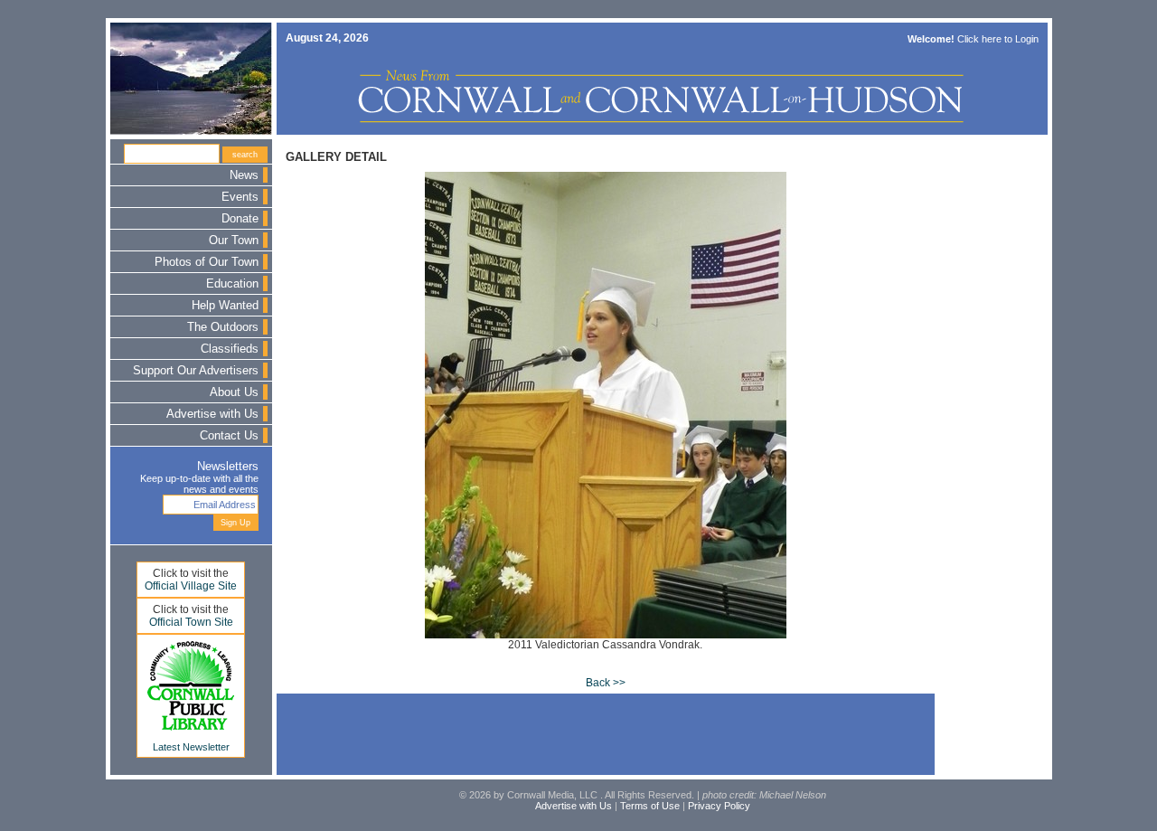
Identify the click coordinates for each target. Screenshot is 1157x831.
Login (1027, 38)
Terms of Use (650, 805)
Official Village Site (191, 586)
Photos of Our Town (207, 262)
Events (240, 197)
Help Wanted (225, 305)
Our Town (234, 240)
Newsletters (228, 466)
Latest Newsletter (191, 746)
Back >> (606, 682)
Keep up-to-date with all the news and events (199, 484)
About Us (234, 392)
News (244, 175)
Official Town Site (191, 622)
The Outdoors (223, 327)
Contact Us (229, 436)
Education (232, 284)
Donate (240, 218)
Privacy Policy (719, 805)
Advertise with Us (212, 414)
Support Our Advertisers (196, 370)
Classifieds (230, 349)
